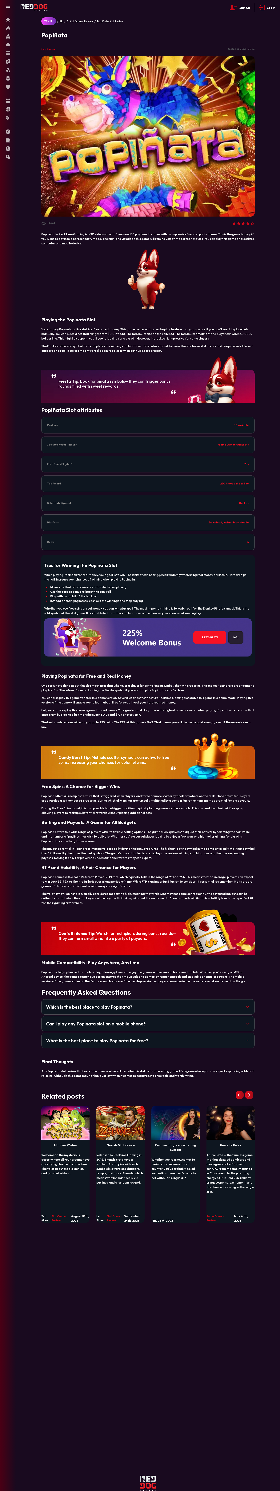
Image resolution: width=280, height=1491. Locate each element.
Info (235, 637)
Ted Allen (44, 1218)
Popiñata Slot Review (110, 21)
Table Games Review (215, 1218)
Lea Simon (48, 49)
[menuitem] (8, 19)
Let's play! (210, 637)
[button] (148, 1006)
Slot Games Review (81, 21)
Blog (62, 21)
